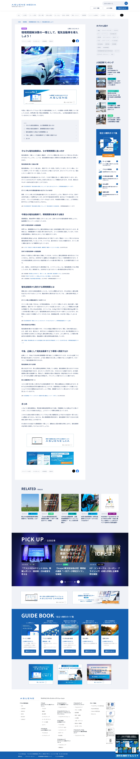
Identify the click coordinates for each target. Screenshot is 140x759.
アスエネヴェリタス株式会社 (97, 705)
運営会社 (20, 756)
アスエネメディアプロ (79, 735)
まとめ (27, 138)
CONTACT (23, 719)
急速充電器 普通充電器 (35, 278)
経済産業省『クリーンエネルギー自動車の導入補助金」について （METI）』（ (41, 395)
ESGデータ (60, 732)
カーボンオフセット (46, 719)
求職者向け (60, 747)
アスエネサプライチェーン (64, 716)
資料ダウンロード (30, 651)
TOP (22, 706)
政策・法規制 (78, 715)
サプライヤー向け (62, 727)
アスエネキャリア (62, 744)
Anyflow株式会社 (95, 708)
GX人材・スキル (78, 726)
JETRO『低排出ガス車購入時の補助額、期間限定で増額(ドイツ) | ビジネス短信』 (42, 247)
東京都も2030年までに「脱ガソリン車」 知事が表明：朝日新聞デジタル (45, 273)
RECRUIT (23, 716)
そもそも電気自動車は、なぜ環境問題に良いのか (39, 125)
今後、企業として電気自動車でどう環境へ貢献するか (40, 135)
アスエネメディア (78, 707)
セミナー (44, 724)
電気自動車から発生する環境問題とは (36, 132)
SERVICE (23, 711)
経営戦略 (77, 712)
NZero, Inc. (93, 714)
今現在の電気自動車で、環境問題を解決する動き (39, 129)
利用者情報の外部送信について (45, 756)
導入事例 (44, 714)
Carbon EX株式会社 (95, 711)
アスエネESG (61, 724)
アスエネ (44, 708)
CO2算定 (77, 718)
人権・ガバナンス (79, 720)
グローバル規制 (78, 710)
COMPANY (23, 708)
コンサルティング (46, 716)
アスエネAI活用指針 (59, 756)
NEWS (22, 714)
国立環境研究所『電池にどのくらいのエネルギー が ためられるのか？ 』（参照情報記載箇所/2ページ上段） (47, 320)
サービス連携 (45, 722)
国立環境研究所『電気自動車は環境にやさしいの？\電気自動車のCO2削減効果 (41, 206)
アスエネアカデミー (62, 707)
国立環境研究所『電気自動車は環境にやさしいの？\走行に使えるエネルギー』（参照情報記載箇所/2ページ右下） (49, 186)
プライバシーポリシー (30, 756)
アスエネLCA (45, 732)
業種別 (43, 711)
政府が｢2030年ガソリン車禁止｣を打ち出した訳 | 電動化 (38, 276)
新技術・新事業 (78, 723)
